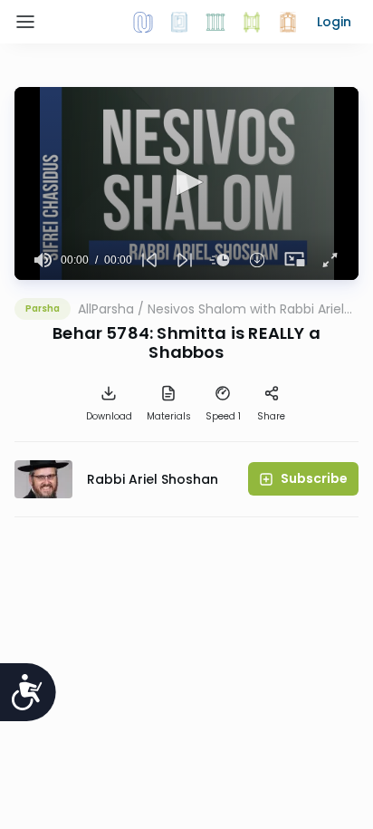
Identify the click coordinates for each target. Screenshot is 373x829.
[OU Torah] (143, 21)
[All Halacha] (215, 21)
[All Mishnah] (179, 21)
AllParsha (106, 309)
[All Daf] (287, 21)
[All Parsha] (251, 21)
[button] (334, 22)
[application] (186, 183)
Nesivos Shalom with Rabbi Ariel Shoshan (246, 309)
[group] (43, 260)
